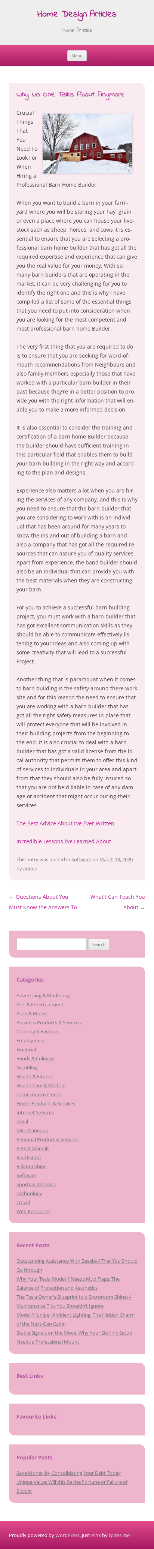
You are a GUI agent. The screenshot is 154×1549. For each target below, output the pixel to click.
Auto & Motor (31, 1013)
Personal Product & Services (47, 1139)
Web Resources (33, 1211)
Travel (23, 1202)
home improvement (38, 1094)
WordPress (67, 1535)
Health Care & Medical (40, 1085)
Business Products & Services (48, 1022)
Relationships (31, 1166)
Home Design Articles (77, 15)
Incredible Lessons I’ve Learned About (63, 841)
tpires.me (119, 1535)
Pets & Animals (32, 1148)
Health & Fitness (34, 1076)
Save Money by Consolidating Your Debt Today (68, 1473)
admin (30, 868)
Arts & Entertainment (40, 1004)
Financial (26, 1049)
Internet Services (35, 1112)
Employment (30, 1040)
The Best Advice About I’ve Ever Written (65, 823)
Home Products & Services (45, 1103)
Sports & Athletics (36, 1184)
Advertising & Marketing (43, 995)
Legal (22, 1121)
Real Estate (28, 1157)
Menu (77, 55)
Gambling (27, 1067)
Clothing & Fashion (37, 1031)
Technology (29, 1193)
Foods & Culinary (35, 1058)
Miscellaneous (32, 1130)
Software (81, 859)
